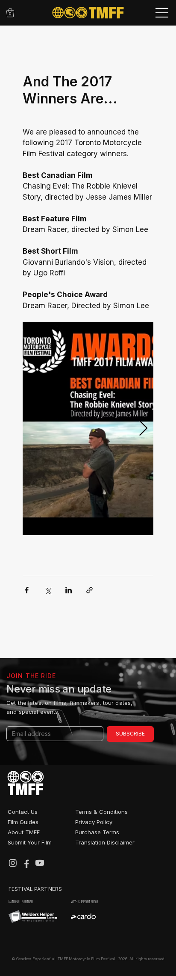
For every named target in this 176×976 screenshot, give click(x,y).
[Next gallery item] (143, 428)
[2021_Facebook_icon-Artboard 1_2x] (26, 863)
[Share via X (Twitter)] (48, 590)
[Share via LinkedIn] (69, 590)
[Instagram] (13, 863)
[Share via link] (89, 590)
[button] (10, 12)
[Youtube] (40, 863)
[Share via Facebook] (27, 590)
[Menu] (162, 12)
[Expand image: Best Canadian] (88, 428)
